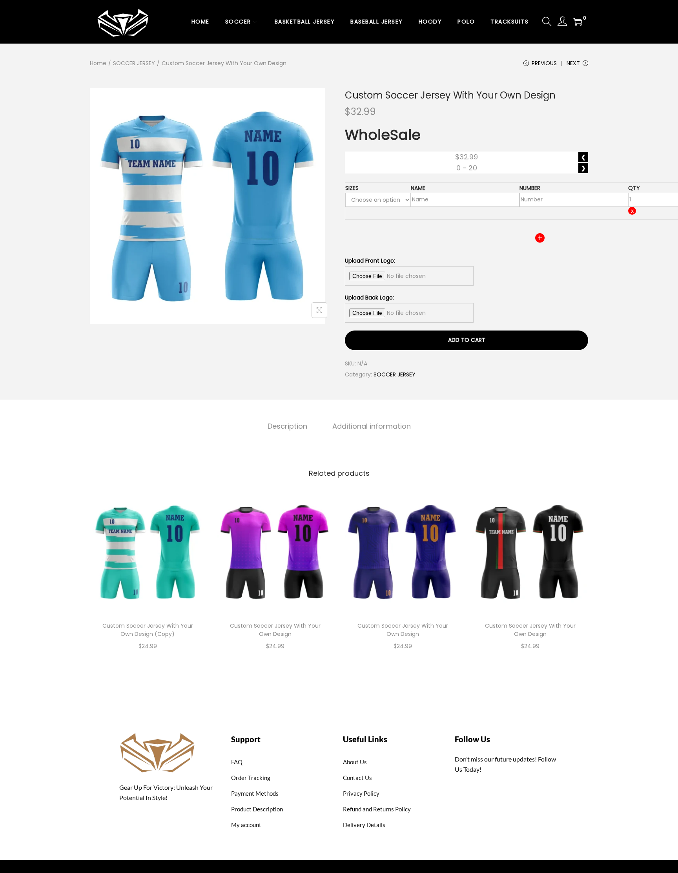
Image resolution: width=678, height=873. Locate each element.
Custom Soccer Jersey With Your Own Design (275, 630)
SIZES (352, 188)
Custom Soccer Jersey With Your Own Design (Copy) (147, 630)
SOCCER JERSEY (134, 63)
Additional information (371, 426)
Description (287, 426)
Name (418, 188)
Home (98, 63)
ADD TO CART (466, 340)
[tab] (287, 426)
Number (529, 188)
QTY (634, 188)
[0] (577, 21)
